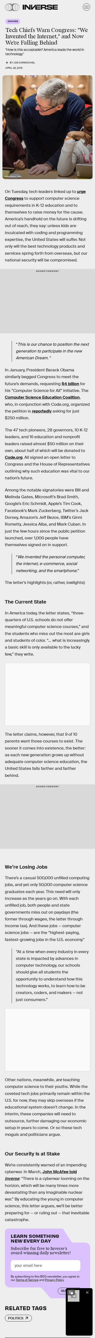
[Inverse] (40, 7)
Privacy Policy (54, 1280)
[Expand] (71, 1292)
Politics (15, 1318)
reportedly (42, 411)
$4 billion (70, 383)
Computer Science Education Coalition (42, 397)
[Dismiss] (87, 1292)
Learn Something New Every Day (35, 1238)
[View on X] (47, 694)
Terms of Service (27, 1280)
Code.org (13, 457)
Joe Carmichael (24, 62)
